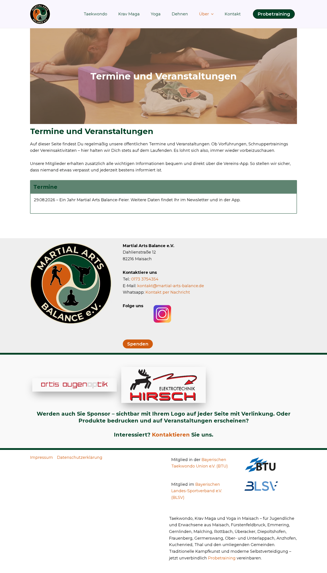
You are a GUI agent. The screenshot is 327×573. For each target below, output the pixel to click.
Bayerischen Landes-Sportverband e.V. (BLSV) (196, 491)
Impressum (41, 457)
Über (204, 14)
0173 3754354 (144, 279)
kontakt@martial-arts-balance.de (170, 285)
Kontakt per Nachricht (167, 292)
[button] (211, 14)
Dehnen (180, 14)
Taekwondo (95, 14)
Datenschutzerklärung (79, 457)
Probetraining (222, 558)
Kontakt (233, 14)
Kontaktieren (171, 434)
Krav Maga (129, 14)
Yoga (156, 14)
